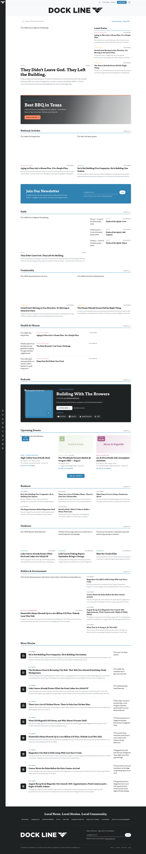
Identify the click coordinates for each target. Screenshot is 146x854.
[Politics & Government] (3, 436)
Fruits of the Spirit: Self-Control (116, 233)
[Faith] (3, 432)
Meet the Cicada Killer (106, 553)
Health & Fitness (100, 32)
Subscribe (121, 2)
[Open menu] (129, 2)
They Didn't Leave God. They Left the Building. (53, 71)
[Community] (3, 411)
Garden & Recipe (77, 819)
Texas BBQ (105, 2)
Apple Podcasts (86, 416)
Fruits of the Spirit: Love (116, 221)
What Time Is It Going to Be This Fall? (102, 627)
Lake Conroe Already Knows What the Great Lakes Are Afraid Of (36, 555)
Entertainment (48, 819)
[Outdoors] (3, 419)
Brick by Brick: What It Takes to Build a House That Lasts (73, 510)
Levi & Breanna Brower (71, 398)
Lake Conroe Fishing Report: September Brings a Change (71, 555)
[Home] (3, 2)
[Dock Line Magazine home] (76, 10)
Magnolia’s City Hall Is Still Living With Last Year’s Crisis (107, 580)
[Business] (3, 444)
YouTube (62, 416)
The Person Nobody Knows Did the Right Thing (110, 66)
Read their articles (79, 408)
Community (98, 47)
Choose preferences (107, 196)
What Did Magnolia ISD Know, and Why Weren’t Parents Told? (58, 720)
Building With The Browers (82, 393)
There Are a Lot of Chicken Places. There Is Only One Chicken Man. (75, 495)
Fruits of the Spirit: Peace (116, 243)
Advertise (123, 847)
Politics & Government (29, 610)
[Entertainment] (3, 440)
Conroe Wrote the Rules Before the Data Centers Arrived (106, 595)
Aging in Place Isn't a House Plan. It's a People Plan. (112, 36)
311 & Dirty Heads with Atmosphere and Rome (113, 459)
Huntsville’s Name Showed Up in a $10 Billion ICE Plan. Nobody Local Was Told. (50, 614)
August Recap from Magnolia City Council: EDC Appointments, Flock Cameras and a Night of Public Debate (107, 612)
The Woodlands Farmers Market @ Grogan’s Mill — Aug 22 (74, 459)
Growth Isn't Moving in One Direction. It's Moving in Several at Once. (111, 51)
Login (129, 847)
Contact (118, 847)
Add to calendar (29, 466)
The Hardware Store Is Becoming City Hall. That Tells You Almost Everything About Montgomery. (67, 671)
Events (113, 2)
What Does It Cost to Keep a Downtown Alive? (112, 495)
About (112, 847)
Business (80, 165)
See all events (75, 476)
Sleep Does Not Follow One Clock (50, 361)
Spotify (73, 416)
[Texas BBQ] (3, 448)
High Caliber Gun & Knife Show (35, 457)
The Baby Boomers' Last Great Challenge (53, 346)
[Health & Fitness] (3, 427)
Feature (66, 819)
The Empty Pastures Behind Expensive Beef (38, 509)
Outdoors (24, 551)
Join (122, 192)
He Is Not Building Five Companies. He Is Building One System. (102, 169)
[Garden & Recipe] (3, 423)
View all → (127, 131)
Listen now (64, 408)
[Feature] (3, 415)
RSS (98, 416)
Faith (23, 65)
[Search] (99, 2)
